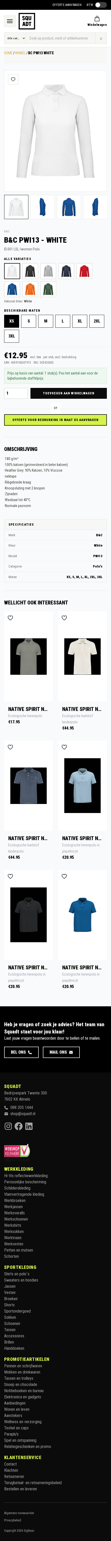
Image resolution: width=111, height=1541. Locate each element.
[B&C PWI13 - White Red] (84, 271)
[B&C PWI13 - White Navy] (66, 271)
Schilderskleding (17, 1188)
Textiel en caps (16, 1427)
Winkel (20, 53)
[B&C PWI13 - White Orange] (30, 289)
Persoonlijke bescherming (25, 1181)
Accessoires (14, 1335)
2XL (97, 321)
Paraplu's (11, 1434)
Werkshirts (12, 1225)
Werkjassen (13, 1206)
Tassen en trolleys (18, 1378)
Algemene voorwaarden (19, 1513)
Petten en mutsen (18, 1250)
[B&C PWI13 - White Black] (30, 271)
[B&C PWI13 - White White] (12, 271)
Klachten (11, 1470)
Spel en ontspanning (20, 1440)
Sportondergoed (17, 1311)
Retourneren (14, 1476)
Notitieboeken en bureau (24, 1390)
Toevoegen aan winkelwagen (68, 393)
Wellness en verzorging (23, 1421)
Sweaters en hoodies (21, 1280)
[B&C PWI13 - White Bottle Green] (48, 289)
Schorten (11, 1256)
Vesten (9, 1292)
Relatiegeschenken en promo (27, 1446)
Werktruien (12, 1237)
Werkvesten (13, 1243)
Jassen (9, 1286)
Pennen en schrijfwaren (23, 1365)
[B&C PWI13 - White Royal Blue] (12, 289)
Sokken (10, 1317)
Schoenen (12, 1323)
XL (80, 321)
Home (8, 53)
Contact (10, 1464)
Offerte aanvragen (67, 5)
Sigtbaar (29, 1530)
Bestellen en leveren (20, 1488)
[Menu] (9, 21)
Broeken (11, 1298)
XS (11, 321)
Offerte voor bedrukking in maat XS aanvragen (55, 420)
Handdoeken (14, 1348)
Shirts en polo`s (16, 1273)
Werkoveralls (14, 1212)
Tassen (9, 1329)
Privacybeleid (12, 1520)
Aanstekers (13, 1415)
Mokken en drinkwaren (22, 1372)
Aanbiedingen (15, 1403)
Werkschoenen (16, 1219)
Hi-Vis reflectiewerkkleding (26, 1175)
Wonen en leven (16, 1409)
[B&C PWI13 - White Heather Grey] (48, 271)
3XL (12, 336)
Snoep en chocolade (20, 1384)
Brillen (9, 1342)
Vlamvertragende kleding (24, 1194)
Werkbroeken (15, 1200)
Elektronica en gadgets (22, 1396)
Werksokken (14, 1231)
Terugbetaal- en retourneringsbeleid (33, 1482)
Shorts (9, 1304)
